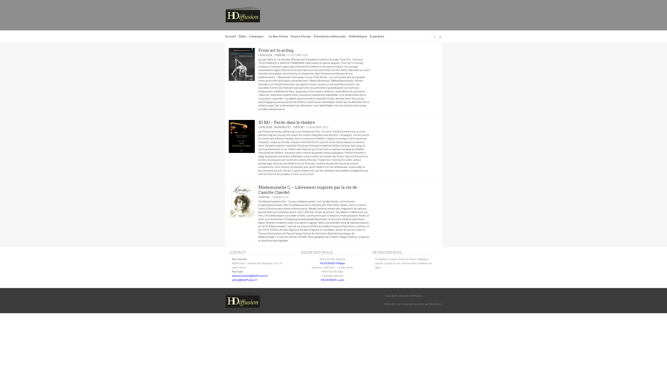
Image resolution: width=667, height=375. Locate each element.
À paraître (377, 36)
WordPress (435, 304)
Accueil (230, 36)
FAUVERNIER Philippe (332, 263)
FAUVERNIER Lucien (332, 280)
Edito (242, 36)
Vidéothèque (358, 36)
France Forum (301, 36)
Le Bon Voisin (278, 36)
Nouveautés (282, 127)
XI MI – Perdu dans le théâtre (286, 122)
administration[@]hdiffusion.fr (250, 276)
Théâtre (279, 55)
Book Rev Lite (393, 304)
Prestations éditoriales (330, 36)
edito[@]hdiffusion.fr (244, 280)
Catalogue (256, 36)
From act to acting (276, 50)
